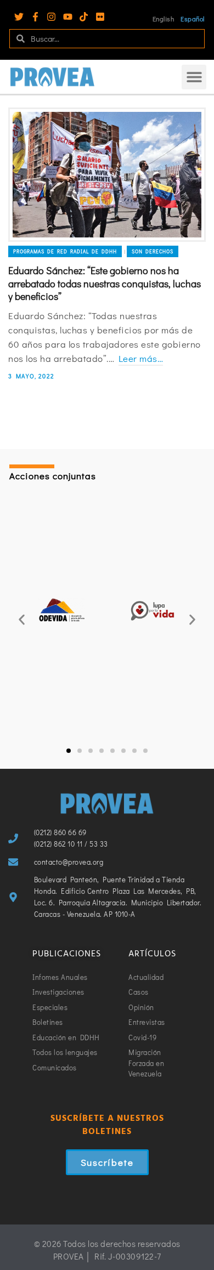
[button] (194, 77)
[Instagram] (51, 16)
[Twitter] (19, 16)
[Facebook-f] (35, 16)
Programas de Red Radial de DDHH (65, 251)
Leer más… (141, 358)
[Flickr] (100, 16)
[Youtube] (67, 16)
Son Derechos (152, 251)
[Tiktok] (83, 16)
